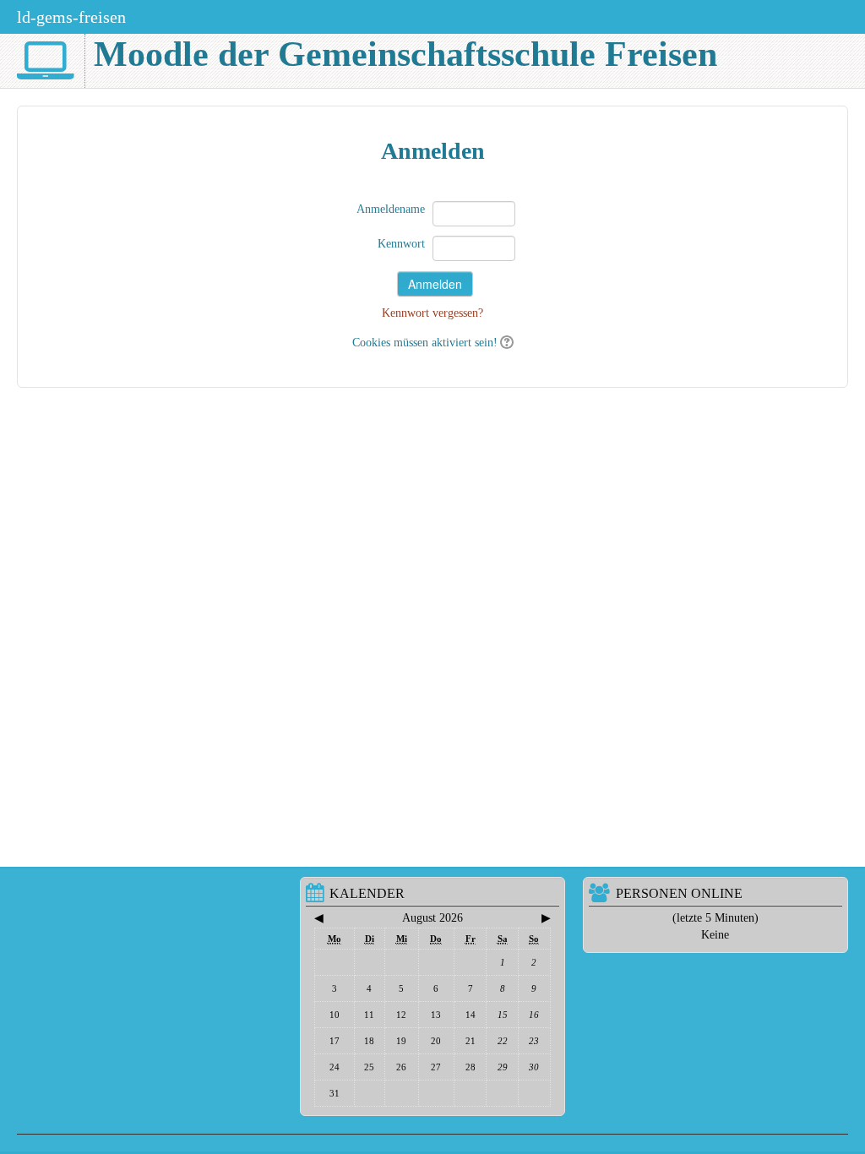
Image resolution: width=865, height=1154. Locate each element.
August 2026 (432, 918)
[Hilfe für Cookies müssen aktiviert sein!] (506, 342)
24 (334, 1067)
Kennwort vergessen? (432, 313)
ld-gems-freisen (71, 17)
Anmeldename (390, 209)
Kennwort (401, 243)
